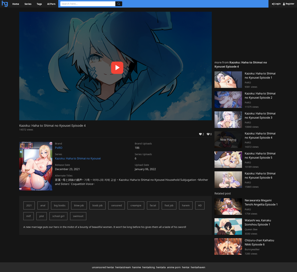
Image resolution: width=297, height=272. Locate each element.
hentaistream (123, 267)
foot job (169, 205)
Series (28, 4)
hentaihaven (198, 267)
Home (15, 4)
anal (42, 205)
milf (28, 216)
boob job (97, 205)
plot (41, 216)
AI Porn (51, 4)
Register (289, 3)
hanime (136, 267)
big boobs (59, 205)
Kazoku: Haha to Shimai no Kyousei (78, 158)
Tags (39, 4)
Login (277, 3)
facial (153, 205)
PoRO (58, 148)
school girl (58, 216)
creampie (135, 205)
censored (116, 205)
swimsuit (78, 216)
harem (186, 205)
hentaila (161, 267)
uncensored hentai (103, 267)
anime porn (174, 267)
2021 (29, 205)
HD (200, 205)
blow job (79, 205)
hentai (185, 267)
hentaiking (148, 267)
